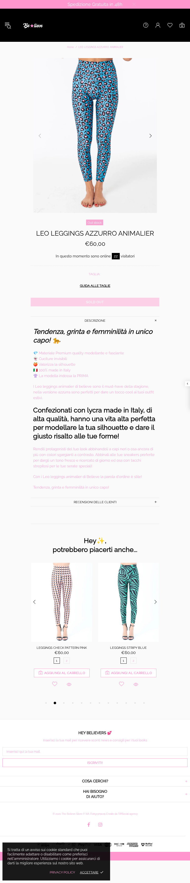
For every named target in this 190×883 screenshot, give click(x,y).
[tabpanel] (61, 631)
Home (70, 47)
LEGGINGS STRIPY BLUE (128, 648)
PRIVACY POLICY (62, 872)
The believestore (32, 25)
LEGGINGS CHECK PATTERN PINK (62, 648)
